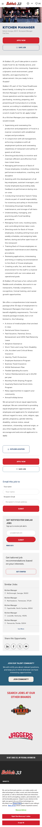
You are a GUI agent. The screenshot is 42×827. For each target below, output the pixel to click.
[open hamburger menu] (2, 3)
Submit (21, 509)
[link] (10, 545)
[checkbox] (21, 47)
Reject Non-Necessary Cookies (21, 816)
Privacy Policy (17, 803)
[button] (21, 40)
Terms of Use (12, 805)
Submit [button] (21, 540)
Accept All (21, 823)
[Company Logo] (13, 3)
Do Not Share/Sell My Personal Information (21, 758)
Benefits (6, 781)
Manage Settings (21, 810)
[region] (21, 805)
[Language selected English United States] (30, 3)
